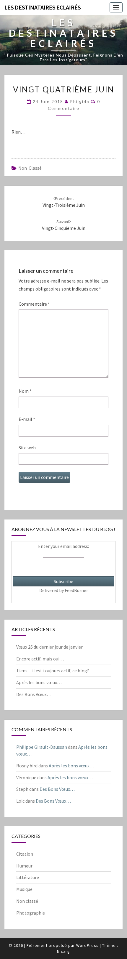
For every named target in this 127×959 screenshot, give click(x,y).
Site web (27, 447)
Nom (25, 391)
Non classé (30, 168)
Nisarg (63, 951)
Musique (24, 889)
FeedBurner (76, 590)
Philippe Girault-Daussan (41, 747)
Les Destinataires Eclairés (42, 7)
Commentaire (34, 304)
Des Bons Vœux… (33, 694)
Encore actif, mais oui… (40, 659)
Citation (24, 854)
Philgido (79, 101)
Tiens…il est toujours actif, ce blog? (52, 670)
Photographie (30, 913)
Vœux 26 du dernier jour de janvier (49, 647)
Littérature (27, 877)
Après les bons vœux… (39, 682)
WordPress (87, 945)
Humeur (24, 866)
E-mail (27, 419)
